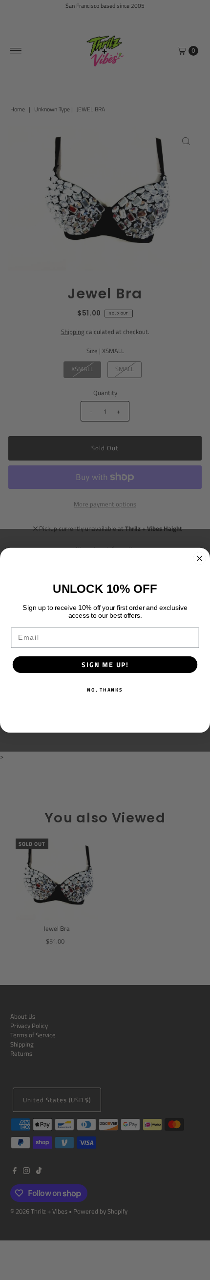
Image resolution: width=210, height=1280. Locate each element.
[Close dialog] (199, 558)
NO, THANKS (105, 689)
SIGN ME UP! (105, 664)
